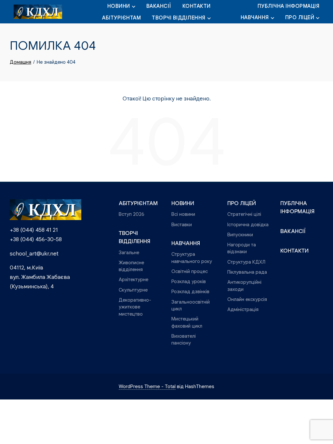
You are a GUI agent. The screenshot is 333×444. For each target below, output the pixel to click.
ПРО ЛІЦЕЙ (299, 17)
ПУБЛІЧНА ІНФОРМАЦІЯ (289, 6)
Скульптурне (133, 290)
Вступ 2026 (131, 214)
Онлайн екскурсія (247, 299)
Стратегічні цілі (244, 214)
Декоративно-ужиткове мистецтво (135, 307)
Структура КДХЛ (246, 262)
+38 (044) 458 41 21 (34, 230)
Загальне (129, 252)
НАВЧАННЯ (255, 17)
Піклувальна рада (247, 272)
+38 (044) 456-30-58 (36, 239)
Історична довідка (248, 224)
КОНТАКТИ (196, 6)
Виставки (181, 224)
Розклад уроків (188, 281)
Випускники (240, 234)
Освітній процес (189, 271)
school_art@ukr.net (34, 253)
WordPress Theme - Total (147, 386)
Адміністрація (243, 309)
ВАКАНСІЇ (158, 6)
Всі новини (183, 214)
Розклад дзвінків (190, 291)
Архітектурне (133, 279)
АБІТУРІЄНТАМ (121, 18)
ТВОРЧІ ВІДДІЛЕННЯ (179, 18)
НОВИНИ (118, 6)
